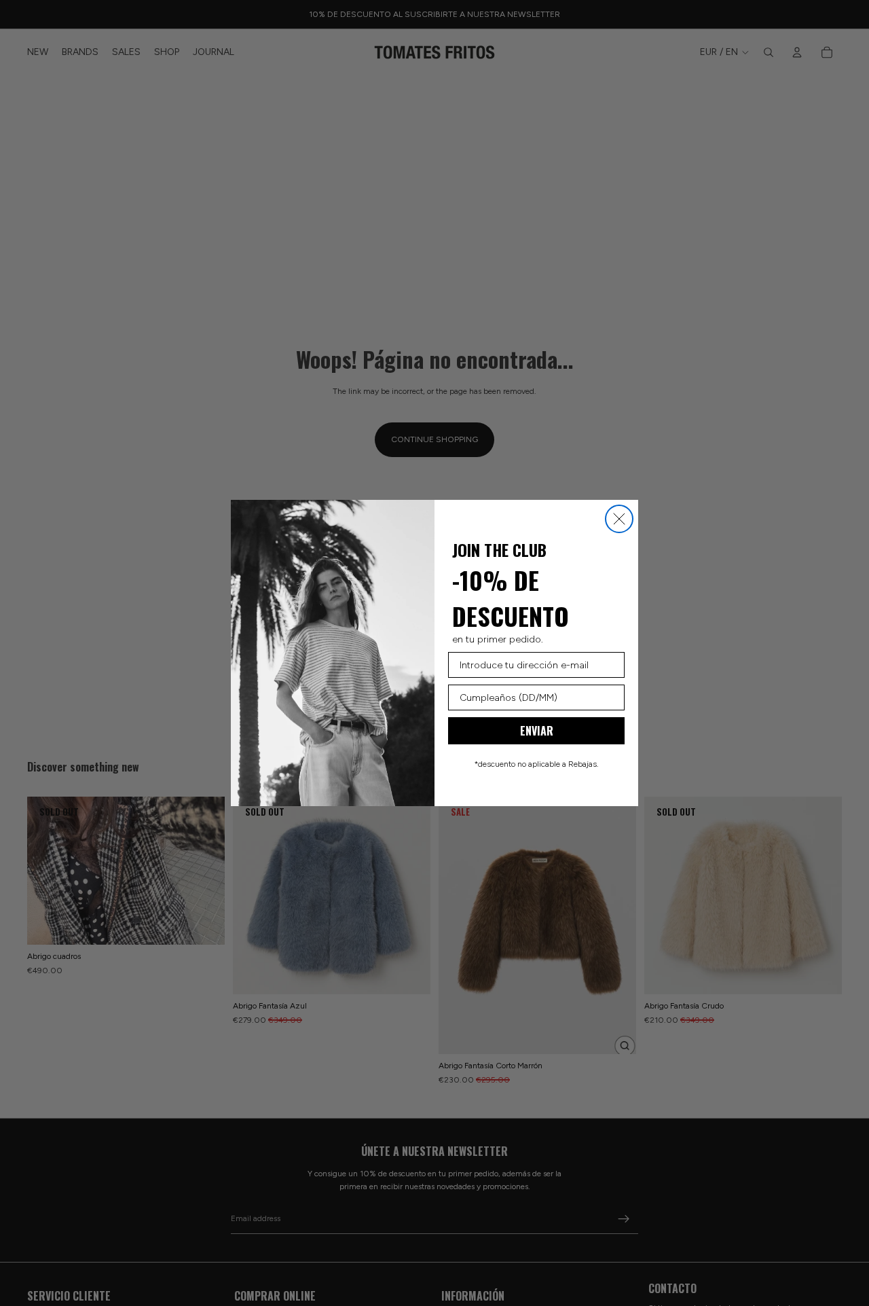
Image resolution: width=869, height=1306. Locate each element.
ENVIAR (536, 731)
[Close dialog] (619, 518)
